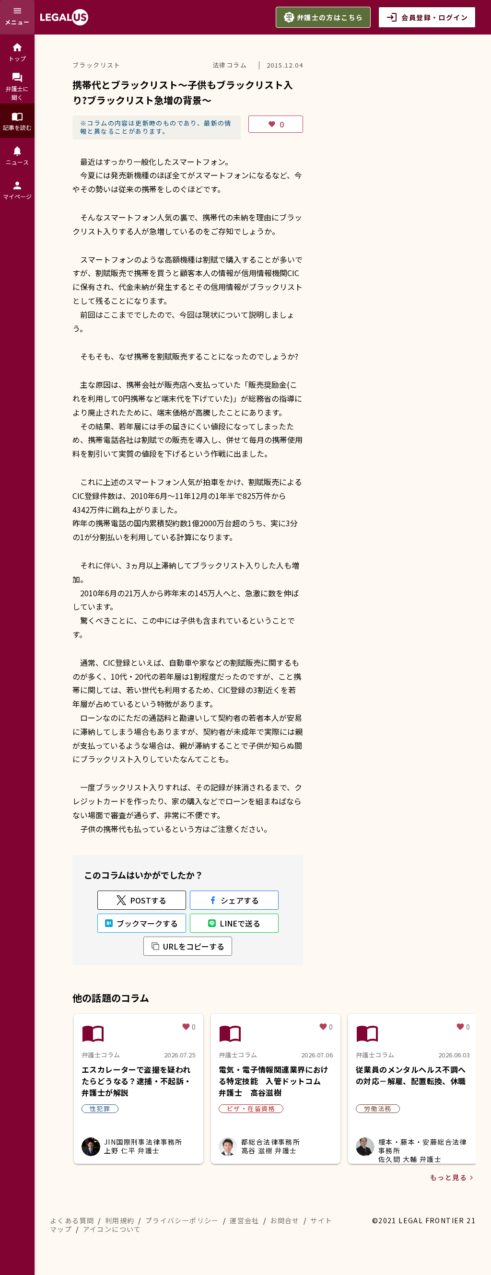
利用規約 (120, 1220)
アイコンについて (112, 1229)
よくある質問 (72, 1220)
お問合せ (285, 1220)
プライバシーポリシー (182, 1220)
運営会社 (244, 1220)
